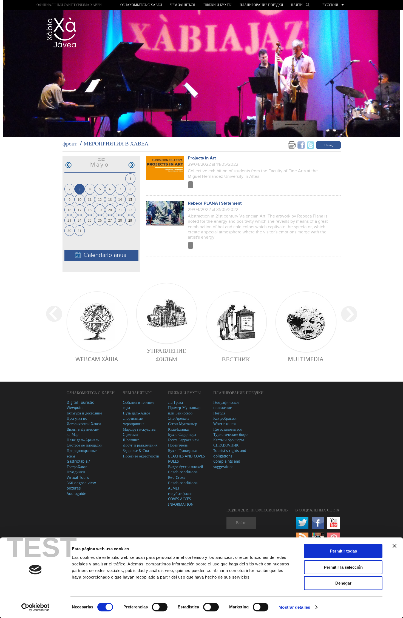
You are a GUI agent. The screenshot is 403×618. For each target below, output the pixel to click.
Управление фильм (166, 355)
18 (90, 209)
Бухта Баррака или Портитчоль (183, 442)
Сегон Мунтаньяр (182, 423)
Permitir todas (343, 551)
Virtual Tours (78, 477)
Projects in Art (202, 158)
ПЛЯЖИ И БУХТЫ (217, 5)
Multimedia (305, 359)
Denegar (343, 583)
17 (79, 209)
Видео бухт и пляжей (185, 466)
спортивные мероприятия (133, 421)
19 (100, 209)
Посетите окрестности (141, 456)
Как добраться (224, 418)
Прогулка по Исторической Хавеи (84, 421)
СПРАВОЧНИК (226, 445)
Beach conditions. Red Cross (183, 474)
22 (130, 209)
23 (69, 220)
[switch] (160, 607)
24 (79, 220)
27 (110, 220)
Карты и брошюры (228, 439)
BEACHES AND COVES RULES (186, 458)
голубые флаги (180, 493)
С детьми (130, 434)
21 (120, 209)
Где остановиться (227, 429)
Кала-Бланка (178, 429)
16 (69, 209)
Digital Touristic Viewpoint (80, 405)
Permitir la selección (343, 567)
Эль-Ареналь (178, 418)
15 (130, 199)
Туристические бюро (230, 434)
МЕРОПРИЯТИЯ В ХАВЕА (116, 143)
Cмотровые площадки (85, 445)
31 (79, 230)
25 (90, 220)
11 (90, 199)
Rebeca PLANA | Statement (215, 203)
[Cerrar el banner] (394, 546)
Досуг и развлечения (140, 445)
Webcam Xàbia (96, 359)
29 (130, 220)
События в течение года (138, 405)
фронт (70, 143)
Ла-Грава (175, 402)
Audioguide (76, 493)
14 (120, 199)
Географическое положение (226, 405)
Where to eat (224, 423)
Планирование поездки (261, 5)
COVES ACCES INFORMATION (181, 501)
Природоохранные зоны (82, 453)
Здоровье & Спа (136, 450)
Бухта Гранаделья (182, 450)
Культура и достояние (84, 413)
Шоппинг (131, 439)
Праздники (76, 471)
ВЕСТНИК (236, 359)
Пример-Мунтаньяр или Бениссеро (184, 410)
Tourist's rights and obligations (229, 453)
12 (100, 199)
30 (69, 230)
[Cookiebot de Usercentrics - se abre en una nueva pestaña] (35, 607)
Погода (219, 413)
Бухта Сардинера (182, 434)
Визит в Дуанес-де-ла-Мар (83, 432)
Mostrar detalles (294, 607)
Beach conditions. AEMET (183, 485)
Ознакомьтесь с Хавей (141, 5)
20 (110, 209)
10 (79, 199)
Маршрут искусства (139, 429)
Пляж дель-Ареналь (83, 439)
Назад (328, 145)
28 (120, 220)
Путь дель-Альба (136, 413)
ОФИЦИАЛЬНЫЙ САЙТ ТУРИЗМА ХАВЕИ (69, 4)
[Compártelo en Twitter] (310, 144)
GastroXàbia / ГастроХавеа (78, 464)
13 (110, 199)
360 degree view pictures (81, 485)
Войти (241, 522)
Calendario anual (106, 255)
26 (100, 220)
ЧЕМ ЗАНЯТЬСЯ (182, 5)
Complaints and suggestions (226, 464)
